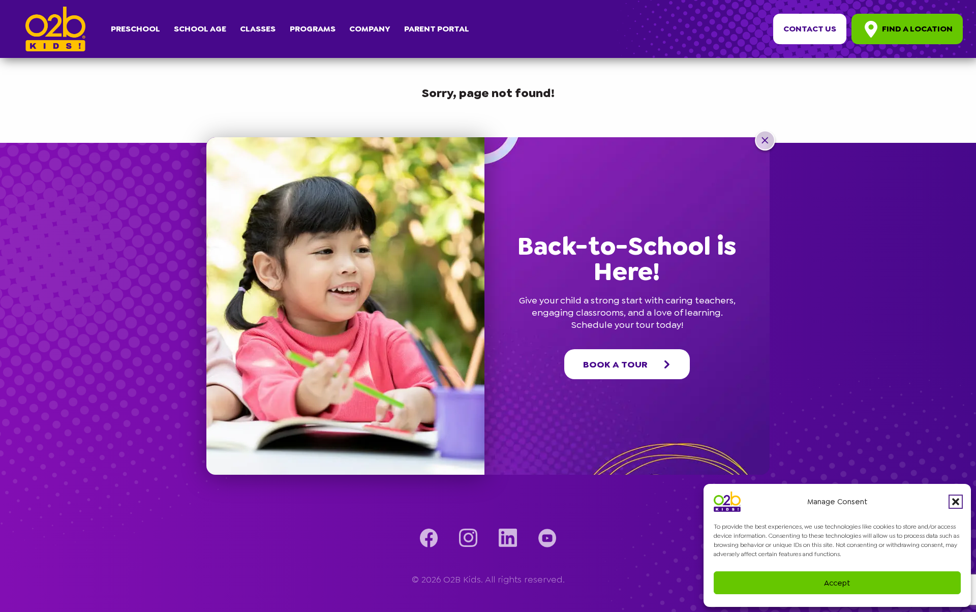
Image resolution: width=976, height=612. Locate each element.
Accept (837, 583)
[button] (956, 502)
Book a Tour (615, 364)
